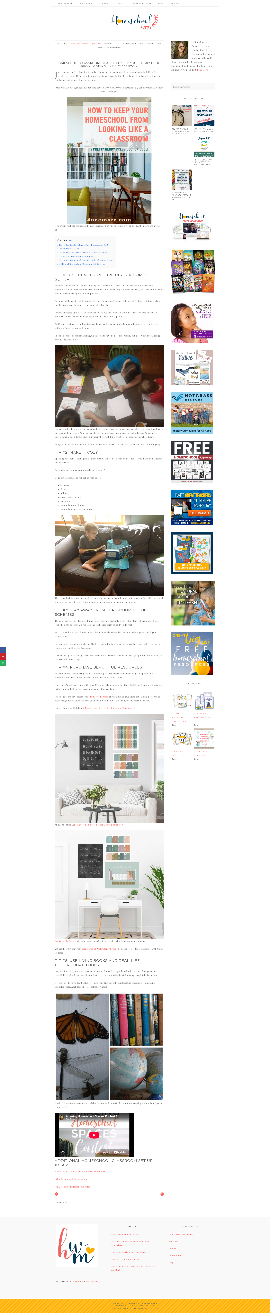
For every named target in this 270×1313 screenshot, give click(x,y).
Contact (173, 1248)
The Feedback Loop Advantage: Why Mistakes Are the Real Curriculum (203, 161)
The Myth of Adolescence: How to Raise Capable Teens (204, 129)
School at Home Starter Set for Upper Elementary (97, 824)
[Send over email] (3, 663)
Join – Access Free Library (182, 1234)
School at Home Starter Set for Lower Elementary (108, 708)
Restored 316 (153, 1303)
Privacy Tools (76, 1281)
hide (71, 240)
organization (61, 1202)
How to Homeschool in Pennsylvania (128, 1252)
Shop (171, 1262)
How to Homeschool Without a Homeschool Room (80, 1171)
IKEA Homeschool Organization (71, 1179)
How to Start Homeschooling (125, 1259)
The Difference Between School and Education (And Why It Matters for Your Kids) (182, 195)
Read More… (203, 70)
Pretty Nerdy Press (98, 696)
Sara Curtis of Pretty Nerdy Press (99, 949)
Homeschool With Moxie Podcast (126, 1234)
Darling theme (136, 1303)
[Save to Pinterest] (3, 656)
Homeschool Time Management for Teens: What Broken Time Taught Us (181, 130)
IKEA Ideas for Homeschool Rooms (72, 1186)
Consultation (175, 1255)
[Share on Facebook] (3, 650)
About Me (173, 1241)
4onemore (135, 21)
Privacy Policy (92, 1281)
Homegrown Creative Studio (145, 1309)
